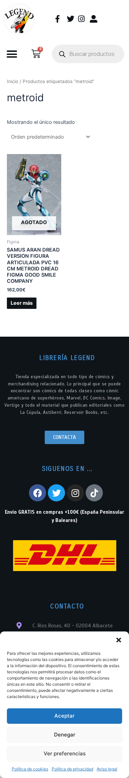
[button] (118, 640)
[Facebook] (37, 492)
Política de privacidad (72, 768)
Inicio (12, 81)
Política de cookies (30, 768)
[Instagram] (75, 492)
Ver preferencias (65, 753)
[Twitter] (56, 492)
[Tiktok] (94, 492)
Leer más (22, 303)
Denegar (64, 734)
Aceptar (64, 715)
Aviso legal (107, 768)
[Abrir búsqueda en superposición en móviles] (88, 54)
